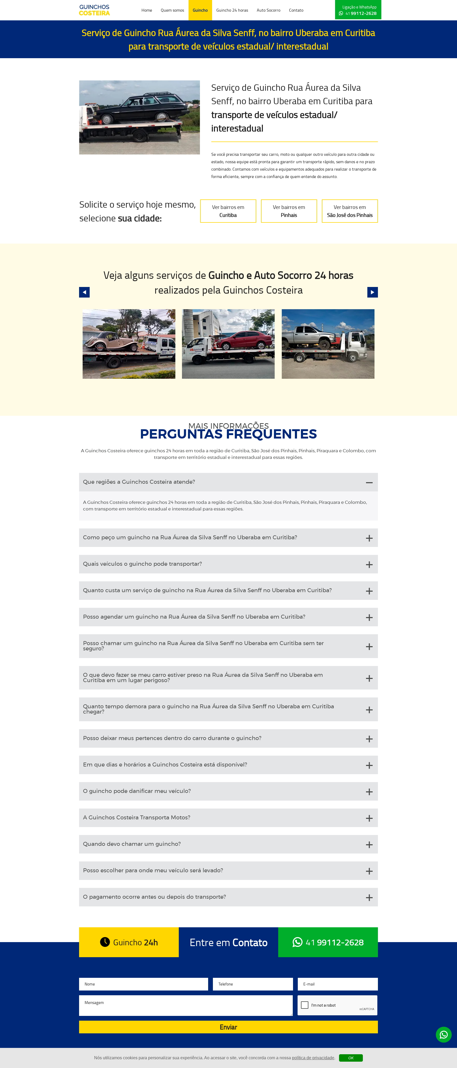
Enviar (228, 1027)
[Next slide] (372, 292)
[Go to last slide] (84, 292)
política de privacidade (313, 1058)
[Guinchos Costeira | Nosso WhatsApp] (444, 1035)
